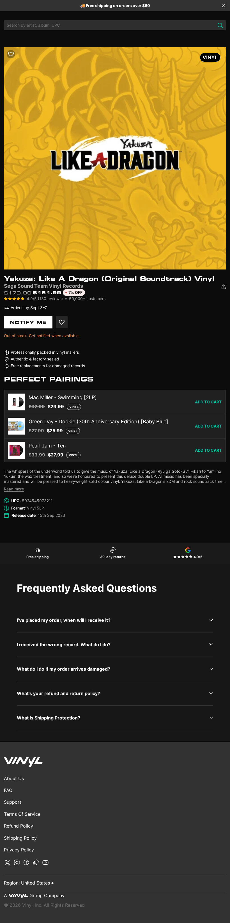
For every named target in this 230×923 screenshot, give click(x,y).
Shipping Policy (20, 838)
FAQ (8, 790)
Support (12, 802)
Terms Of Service (22, 814)
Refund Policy (18, 826)
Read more (14, 488)
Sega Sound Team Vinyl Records (43, 286)
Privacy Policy (19, 850)
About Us (14, 778)
